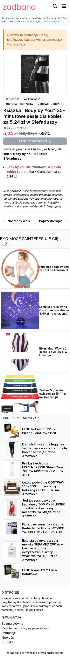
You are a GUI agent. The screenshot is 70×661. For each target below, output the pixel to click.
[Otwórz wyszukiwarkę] (55, 6)
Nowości (8, 637)
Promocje (9, 633)
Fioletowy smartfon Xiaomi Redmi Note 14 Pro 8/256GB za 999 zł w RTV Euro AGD (43, 528)
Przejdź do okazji (33, 141)
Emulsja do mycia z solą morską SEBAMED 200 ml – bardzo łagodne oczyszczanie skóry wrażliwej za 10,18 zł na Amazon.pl (42, 550)
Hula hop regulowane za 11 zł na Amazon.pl (54, 268)
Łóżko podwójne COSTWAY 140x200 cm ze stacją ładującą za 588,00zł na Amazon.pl (43, 488)
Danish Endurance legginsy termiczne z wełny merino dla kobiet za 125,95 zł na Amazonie (44, 450)
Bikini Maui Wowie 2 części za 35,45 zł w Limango (53, 352)
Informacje (28, 18)
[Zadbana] (19, 7)
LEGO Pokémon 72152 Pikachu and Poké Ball (39, 431)
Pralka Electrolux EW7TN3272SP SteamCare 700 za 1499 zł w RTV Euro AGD (42, 469)
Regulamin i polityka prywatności (26, 628)
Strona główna (12, 623)
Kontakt (7, 642)
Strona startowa (10, 18)
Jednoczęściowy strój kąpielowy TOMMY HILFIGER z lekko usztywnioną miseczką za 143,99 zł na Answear (43, 508)
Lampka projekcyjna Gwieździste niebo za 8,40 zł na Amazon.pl (54, 310)
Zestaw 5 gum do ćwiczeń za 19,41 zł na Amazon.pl (52, 394)
